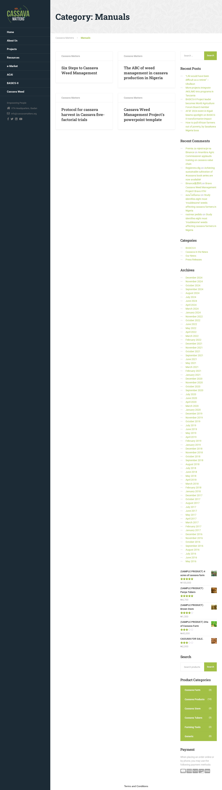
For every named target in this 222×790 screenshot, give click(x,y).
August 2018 (192, 464)
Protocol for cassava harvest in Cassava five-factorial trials (83, 114)
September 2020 (194, 390)
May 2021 (191, 363)
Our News (191, 255)
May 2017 (191, 514)
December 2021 (194, 343)
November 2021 (194, 347)
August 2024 (192, 293)
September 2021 (194, 355)
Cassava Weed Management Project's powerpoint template (144, 114)
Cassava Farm (192, 690)
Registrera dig (193, 168)
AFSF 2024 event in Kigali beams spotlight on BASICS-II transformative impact (201, 115)
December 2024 (194, 277)
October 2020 (193, 386)
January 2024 (193, 312)
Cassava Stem (192, 708)
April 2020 (191, 402)
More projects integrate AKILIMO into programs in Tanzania (200, 91)
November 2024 (194, 281)
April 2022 (191, 332)
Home (10, 32)
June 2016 (191, 557)
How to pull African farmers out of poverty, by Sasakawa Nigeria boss (201, 126)
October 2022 (193, 320)
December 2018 (194, 448)
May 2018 (191, 476)
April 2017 (191, 518)
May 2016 (191, 561)
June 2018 (191, 472)
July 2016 (191, 553)
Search (210, 667)
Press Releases (194, 259)
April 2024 (191, 304)
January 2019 (193, 444)
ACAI (10, 74)
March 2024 (192, 308)
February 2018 (193, 487)
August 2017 (192, 503)
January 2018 (193, 491)
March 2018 (192, 483)
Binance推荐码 (194, 183)
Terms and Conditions (136, 786)
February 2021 (193, 370)
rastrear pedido (194, 214)
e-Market (12, 66)
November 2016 (194, 538)
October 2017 (193, 499)
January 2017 (193, 530)
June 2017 (191, 510)
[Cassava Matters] (18, 14)
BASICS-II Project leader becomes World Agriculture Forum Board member (200, 103)
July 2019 (191, 425)
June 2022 (191, 324)
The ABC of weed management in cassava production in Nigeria (146, 72)
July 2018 (191, 468)
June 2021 (191, 359)
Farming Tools (192, 727)
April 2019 (191, 437)
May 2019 (191, 433)
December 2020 (194, 378)
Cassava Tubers (193, 717)
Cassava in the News (197, 252)
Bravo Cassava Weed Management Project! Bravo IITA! (201, 187)
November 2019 (194, 417)
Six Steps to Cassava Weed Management (79, 70)
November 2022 (194, 316)
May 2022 (191, 328)
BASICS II (191, 248)
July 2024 (191, 297)
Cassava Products (194, 699)
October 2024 (193, 285)
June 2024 (191, 301)
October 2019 (193, 421)
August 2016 (192, 549)
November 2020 (194, 382)
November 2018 (194, 452)
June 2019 (191, 429)
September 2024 (194, 289)
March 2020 (192, 406)
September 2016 (194, 545)
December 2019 (194, 413)
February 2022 (193, 339)
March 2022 (192, 336)
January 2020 (193, 409)
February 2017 (193, 526)
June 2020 (191, 398)
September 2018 (194, 460)
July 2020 (191, 394)
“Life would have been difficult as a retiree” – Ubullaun (197, 80)
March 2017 (192, 522)
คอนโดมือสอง (193, 195)
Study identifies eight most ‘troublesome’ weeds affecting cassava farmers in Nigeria (201, 203)
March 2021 (192, 367)
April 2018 (191, 479)
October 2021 (193, 351)
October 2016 (193, 541)
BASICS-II (12, 83)
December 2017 (194, 495)
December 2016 (194, 534)
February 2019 (193, 440)
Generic (189, 736)
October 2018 (193, 456)
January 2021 (193, 374)
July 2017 (191, 507)
